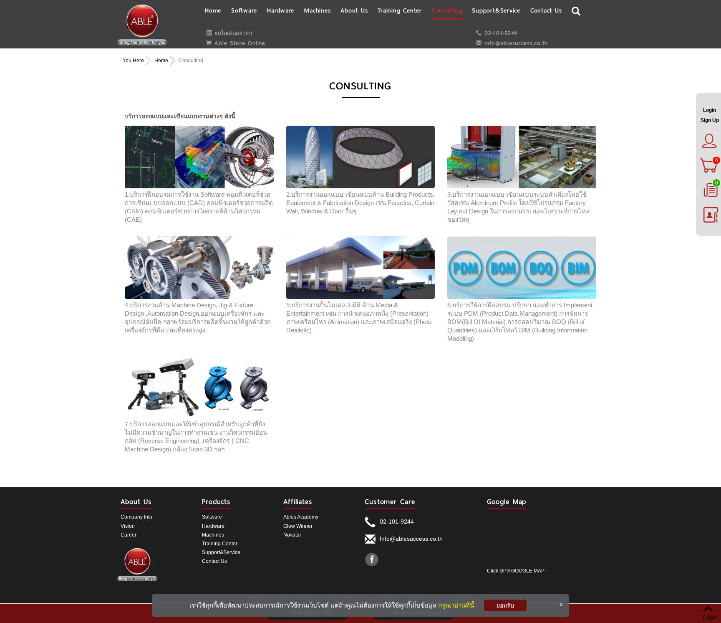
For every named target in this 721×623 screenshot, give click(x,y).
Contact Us (214, 561)
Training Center (219, 544)
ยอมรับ (505, 605)
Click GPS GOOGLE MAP (516, 571)
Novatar (292, 535)
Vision (128, 526)
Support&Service (221, 552)
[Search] (576, 10)
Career (128, 535)
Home (161, 60)
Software (212, 517)
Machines (213, 535)
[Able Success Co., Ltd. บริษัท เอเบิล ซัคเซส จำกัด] (142, 24)
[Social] (372, 559)
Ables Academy (300, 517)
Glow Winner (298, 526)
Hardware (213, 526)
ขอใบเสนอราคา (232, 33)
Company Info (136, 517)
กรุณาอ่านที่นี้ (456, 605)
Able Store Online (238, 43)
